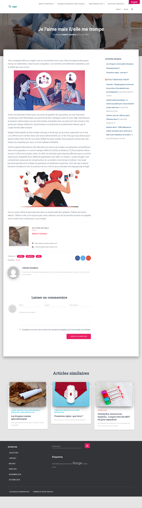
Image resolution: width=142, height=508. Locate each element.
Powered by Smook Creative (43, 492)
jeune (60, 464)
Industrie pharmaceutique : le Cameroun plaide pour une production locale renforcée (120, 103)
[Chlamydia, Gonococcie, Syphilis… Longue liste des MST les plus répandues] (114, 394)
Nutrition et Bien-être (116, 4)
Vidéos (118, 9)
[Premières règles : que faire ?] (71, 394)
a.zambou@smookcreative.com (46, 247)
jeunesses (65, 464)
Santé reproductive (96, 4)
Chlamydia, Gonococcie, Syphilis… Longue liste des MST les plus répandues (114, 417)
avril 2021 (13, 469)
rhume (70, 464)
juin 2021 (12, 458)
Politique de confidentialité (19, 492)
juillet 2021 (14, 453)
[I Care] (12, 6)
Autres (20, 256)
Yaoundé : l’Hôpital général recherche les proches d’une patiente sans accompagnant (120, 88)
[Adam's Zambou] (13, 272)
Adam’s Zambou (39, 233)
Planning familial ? (113, 68)
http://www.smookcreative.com (46, 243)
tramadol (84, 464)
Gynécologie (58, 410)
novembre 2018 (15, 474)
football (57, 464)
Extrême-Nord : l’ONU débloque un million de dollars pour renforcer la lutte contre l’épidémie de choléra (119, 131)
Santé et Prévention (46, 4)
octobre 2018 (14, 480)
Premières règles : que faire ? (117, 72)
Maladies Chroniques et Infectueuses (71, 4)
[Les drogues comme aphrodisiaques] (27, 394)
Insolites (30, 256)
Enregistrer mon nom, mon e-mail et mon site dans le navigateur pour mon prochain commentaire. (56, 330)
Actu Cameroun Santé (118, 79)
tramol (54, 467)
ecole (53, 464)
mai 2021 (12, 464)
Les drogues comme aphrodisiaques (119, 64)
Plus (129, 4)
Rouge (126, 9)
